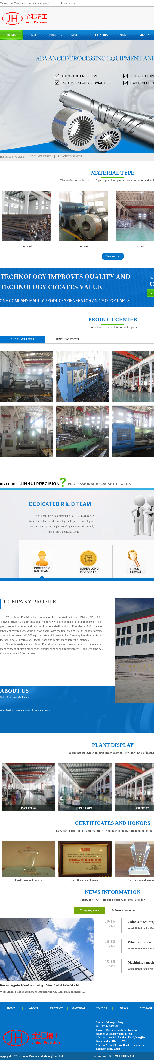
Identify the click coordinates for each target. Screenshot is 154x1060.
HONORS (101, 34)
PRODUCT (56, 34)
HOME (11, 34)
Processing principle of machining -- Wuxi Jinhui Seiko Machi (39, 985)
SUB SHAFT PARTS (39, 156)
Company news (89, 910)
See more (112, 256)
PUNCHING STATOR (70, 156)
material (26, 246)
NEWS (124, 34)
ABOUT (34, 34)
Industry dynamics (124, 910)
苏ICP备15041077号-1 (121, 1056)
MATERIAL (79, 34)
